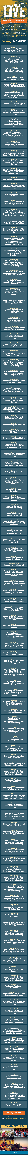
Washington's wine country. (9, 33)
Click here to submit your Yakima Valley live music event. (16, 1119)
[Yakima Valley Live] (14, 8)
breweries (8, 29)
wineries (16, 29)
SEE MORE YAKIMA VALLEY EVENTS (14, 1113)
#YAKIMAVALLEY (14, 1126)
